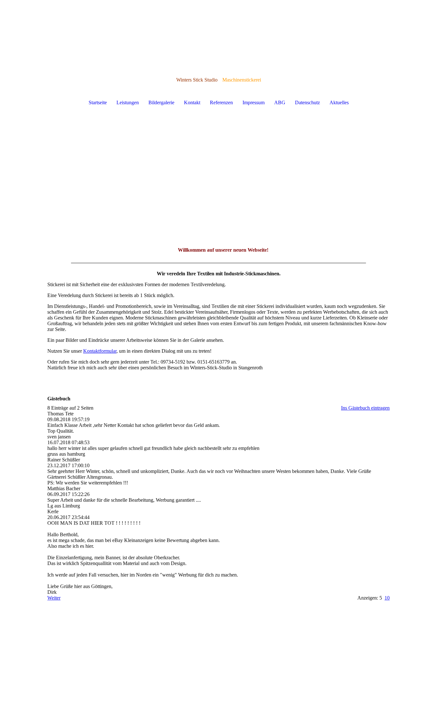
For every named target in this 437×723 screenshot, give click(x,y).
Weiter (53, 598)
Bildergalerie (161, 102)
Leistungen (127, 102)
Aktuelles (339, 102)
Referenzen (221, 102)
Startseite (98, 102)
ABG (279, 102)
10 (387, 598)
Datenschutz (307, 102)
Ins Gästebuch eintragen (365, 408)
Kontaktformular (99, 351)
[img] (218, 175)
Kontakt (192, 102)
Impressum (253, 102)
